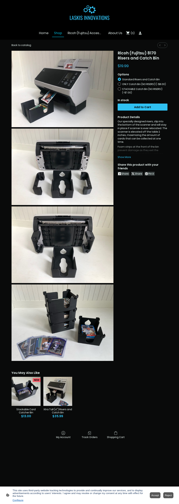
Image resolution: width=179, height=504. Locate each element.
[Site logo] (89, 13)
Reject (168, 495)
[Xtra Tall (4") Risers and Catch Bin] (57, 391)
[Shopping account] (140, 33)
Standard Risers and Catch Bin (141, 79)
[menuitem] (159, 45)
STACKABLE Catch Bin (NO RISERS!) (142, 90)
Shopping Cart (116, 437)
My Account (63, 437)
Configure (18, 500)
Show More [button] (124, 157)
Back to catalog (21, 45)
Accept (155, 495)
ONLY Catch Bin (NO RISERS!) (144, 84)
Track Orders (90, 437)
